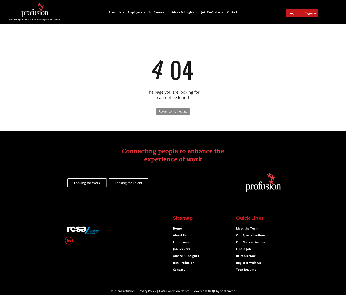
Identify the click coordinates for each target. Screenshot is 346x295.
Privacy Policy (147, 291)
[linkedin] (69, 241)
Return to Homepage (173, 111)
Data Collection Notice (174, 291)
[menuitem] (116, 12)
